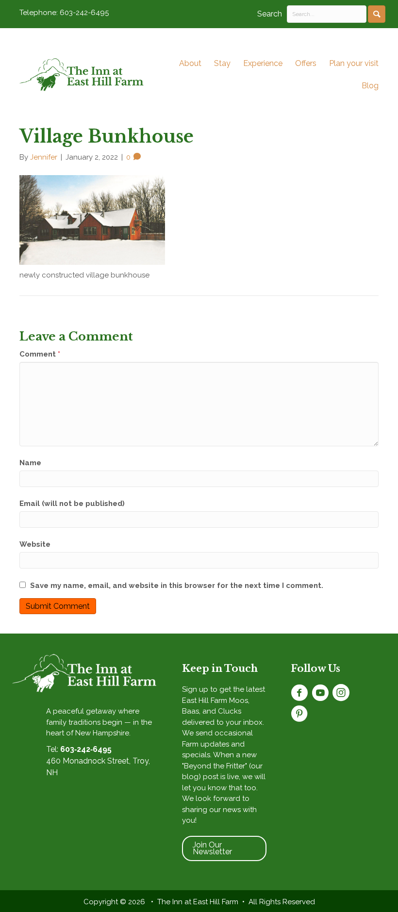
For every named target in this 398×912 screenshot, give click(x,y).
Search (269, 13)
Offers (305, 63)
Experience (262, 63)
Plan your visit (354, 63)
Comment (39, 354)
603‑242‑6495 (86, 749)
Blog (370, 85)
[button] (376, 14)
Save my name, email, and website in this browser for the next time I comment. (176, 585)
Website (34, 544)
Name (30, 462)
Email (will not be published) (72, 503)
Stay (222, 63)
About (190, 63)
